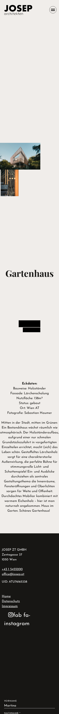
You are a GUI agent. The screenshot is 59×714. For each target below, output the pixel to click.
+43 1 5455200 (12, 569)
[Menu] (53, 9)
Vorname (10, 701)
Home (6, 596)
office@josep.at (13, 574)
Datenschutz (11, 601)
